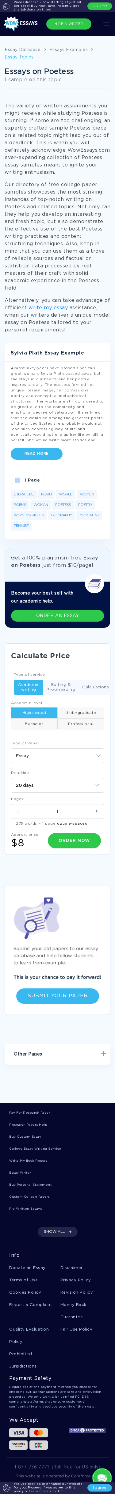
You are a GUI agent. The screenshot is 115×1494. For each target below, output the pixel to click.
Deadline (20, 773)
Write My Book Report (28, 1161)
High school (34, 713)
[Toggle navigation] (106, 24)
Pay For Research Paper (29, 1112)
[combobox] (57, 755)
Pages (17, 799)
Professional (80, 724)
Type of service (29, 674)
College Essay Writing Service (35, 1149)
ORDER (99, 6)
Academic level (26, 703)
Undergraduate (80, 713)
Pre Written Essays (25, 1209)
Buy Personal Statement (30, 1185)
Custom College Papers (29, 1197)
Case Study (25, 1075)
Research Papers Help (28, 1125)
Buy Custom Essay (25, 1137)
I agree (99, 1487)
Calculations (95, 687)
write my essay (48, 308)
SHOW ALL (54, 1231)
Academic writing (29, 687)
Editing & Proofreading (61, 687)
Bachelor (34, 724)
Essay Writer (20, 1173)
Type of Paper (25, 743)
